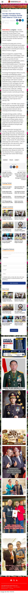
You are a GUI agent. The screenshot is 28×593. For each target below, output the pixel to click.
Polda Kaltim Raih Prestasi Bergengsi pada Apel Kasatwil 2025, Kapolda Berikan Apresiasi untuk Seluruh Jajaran (7, 192)
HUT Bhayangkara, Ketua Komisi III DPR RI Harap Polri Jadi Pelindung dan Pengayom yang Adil (7, 201)
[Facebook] (11, 167)
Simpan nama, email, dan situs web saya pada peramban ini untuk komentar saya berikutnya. (13, 278)
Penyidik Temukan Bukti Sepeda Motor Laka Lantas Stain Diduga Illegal (7, 173)
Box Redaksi (17, 587)
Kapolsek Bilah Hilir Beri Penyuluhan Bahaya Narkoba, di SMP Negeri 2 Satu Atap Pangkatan (20, 187)
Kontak (11, 588)
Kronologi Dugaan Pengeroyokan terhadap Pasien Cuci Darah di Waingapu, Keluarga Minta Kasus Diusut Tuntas (7, 241)
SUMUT (17, 160)
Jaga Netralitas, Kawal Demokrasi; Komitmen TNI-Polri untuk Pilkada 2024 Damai (7, 197)
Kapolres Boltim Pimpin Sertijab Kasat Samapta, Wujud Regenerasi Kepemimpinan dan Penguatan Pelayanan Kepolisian (19, 241)
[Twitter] (14, 167)
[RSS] (17, 167)
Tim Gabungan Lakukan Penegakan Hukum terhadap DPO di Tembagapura (20, 230)
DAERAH (5, 160)
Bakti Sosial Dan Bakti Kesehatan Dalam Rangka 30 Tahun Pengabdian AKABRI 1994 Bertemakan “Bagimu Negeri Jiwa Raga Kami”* (20, 201)
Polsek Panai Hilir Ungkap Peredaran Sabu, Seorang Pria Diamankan (7, 218)
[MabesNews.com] (14, 1)
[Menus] (2, 2)
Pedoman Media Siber (6, 587)
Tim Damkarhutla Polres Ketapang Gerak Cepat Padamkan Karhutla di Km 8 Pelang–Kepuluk (7, 230)
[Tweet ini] (20, 20)
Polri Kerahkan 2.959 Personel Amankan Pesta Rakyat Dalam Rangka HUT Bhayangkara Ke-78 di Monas (20, 197)
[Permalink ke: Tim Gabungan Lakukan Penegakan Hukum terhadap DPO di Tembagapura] (20, 225)
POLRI (11, 160)
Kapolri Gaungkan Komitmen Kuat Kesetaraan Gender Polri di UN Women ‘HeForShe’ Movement (7, 187)
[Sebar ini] (17, 20)
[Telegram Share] (23, 20)
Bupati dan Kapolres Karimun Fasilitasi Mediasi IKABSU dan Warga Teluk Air (20, 218)
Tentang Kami (4, 588)
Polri (3, 22)
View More (14, 330)
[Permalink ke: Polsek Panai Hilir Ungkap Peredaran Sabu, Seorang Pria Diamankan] (7, 213)
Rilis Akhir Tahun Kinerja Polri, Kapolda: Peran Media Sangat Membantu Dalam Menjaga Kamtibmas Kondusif (20, 175)
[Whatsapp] (17, 23)
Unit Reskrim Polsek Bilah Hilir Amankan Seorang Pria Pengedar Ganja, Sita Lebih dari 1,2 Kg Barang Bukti (20, 192)
